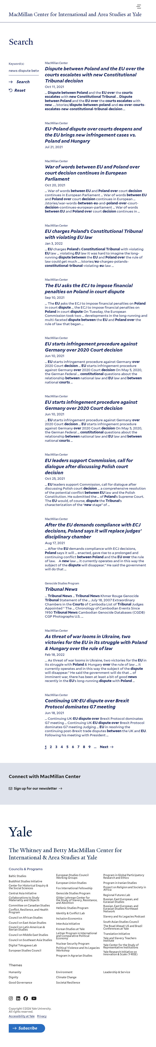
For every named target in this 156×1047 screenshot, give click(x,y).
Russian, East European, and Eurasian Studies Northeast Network (120, 909)
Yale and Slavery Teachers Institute (119, 939)
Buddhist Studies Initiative (25, 881)
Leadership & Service (116, 972)
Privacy (42, 1016)
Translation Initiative (116, 934)
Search (23, 82)
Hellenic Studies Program (72, 908)
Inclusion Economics (69, 918)
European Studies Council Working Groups (72, 876)
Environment (64, 972)
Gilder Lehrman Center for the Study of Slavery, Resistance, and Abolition (76, 900)
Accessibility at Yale (22, 1016)
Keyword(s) (16, 64)
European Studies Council (25, 950)
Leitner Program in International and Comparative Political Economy (76, 936)
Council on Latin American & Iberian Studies (27, 928)
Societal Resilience (68, 982)
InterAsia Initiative (68, 924)
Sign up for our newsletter (35, 788)
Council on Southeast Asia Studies (30, 940)
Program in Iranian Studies (120, 883)
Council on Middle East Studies (28, 935)
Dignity (13, 977)
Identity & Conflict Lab (70, 913)
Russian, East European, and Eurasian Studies (120, 900)
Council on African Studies (26, 918)
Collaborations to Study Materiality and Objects (24, 899)
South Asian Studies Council (121, 922)
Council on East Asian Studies (27, 923)
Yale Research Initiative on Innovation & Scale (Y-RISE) (120, 953)
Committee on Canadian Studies (29, 905)
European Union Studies (71, 883)
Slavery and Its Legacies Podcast (124, 916)
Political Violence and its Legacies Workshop (78, 949)
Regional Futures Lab (116, 895)
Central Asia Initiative (23, 893)
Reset (19, 90)
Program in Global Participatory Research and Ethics (123, 876)
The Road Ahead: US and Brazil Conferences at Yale (122, 927)
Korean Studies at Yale (70, 929)
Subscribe (27, 1028)
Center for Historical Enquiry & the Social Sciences (28, 887)
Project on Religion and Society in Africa (124, 888)
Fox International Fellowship (74, 888)
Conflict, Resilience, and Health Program (28, 911)
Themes (15, 965)
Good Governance (20, 982)
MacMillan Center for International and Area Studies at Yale (75, 14)
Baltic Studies (17, 876)
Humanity (15, 972)
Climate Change (66, 977)
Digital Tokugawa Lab (23, 945)
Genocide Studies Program (73, 893)
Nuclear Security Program (72, 944)
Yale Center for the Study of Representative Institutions (121, 946)
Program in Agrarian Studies (74, 956)
